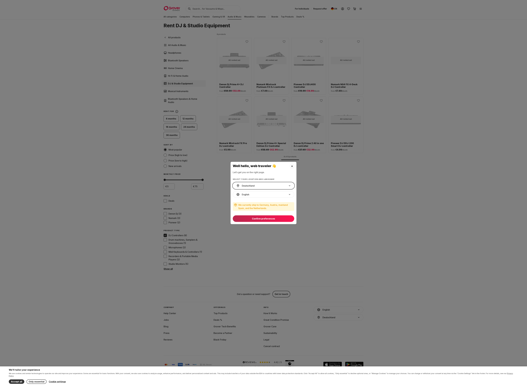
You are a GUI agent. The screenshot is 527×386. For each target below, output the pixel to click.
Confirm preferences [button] (263, 218)
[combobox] (263, 185)
